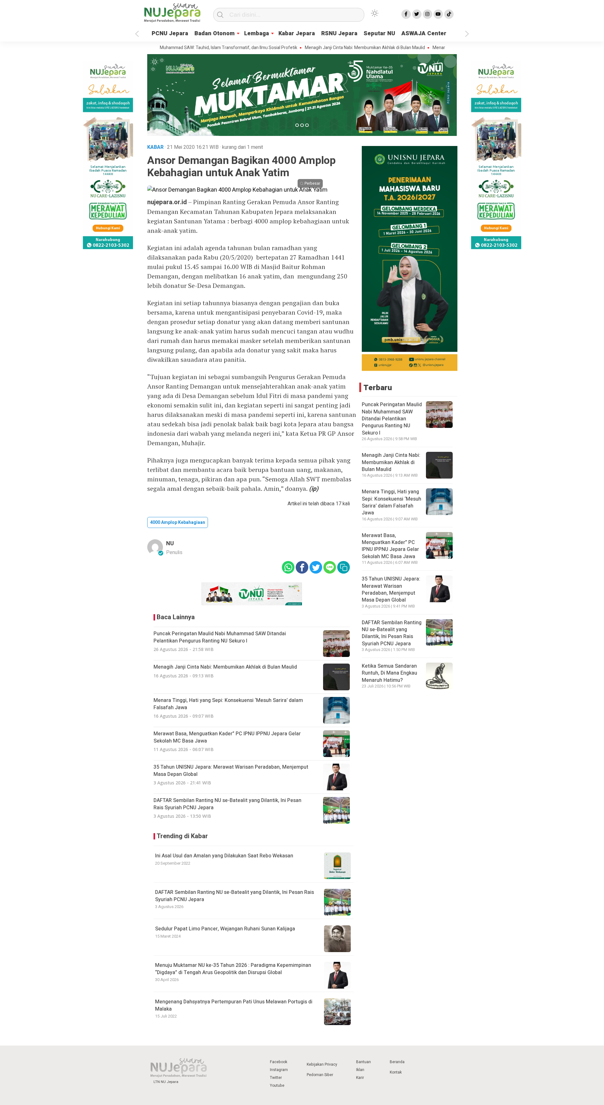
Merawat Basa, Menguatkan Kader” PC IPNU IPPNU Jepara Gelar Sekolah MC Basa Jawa (390, 546)
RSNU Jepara (339, 33)
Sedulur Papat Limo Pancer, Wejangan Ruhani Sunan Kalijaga (225, 929)
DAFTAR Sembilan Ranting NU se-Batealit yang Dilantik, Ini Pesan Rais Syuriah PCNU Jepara (234, 896)
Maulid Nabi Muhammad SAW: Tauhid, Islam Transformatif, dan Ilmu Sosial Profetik (189, 48)
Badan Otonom (214, 33)
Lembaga (256, 33)
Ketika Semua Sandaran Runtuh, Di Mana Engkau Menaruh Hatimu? (389, 673)
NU (170, 543)
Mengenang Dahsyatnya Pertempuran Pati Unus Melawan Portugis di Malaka (233, 1005)
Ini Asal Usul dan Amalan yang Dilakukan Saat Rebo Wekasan (224, 856)
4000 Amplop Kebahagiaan (177, 522)
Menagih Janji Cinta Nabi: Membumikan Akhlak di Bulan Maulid (337, 48)
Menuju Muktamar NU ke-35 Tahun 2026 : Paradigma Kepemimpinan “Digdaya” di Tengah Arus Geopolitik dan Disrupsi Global (233, 969)
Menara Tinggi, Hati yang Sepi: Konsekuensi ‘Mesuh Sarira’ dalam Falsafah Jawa (391, 502)
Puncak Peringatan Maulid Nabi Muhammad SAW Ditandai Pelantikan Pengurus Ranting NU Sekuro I (392, 419)
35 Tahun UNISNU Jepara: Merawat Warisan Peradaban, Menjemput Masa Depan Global (391, 589)
